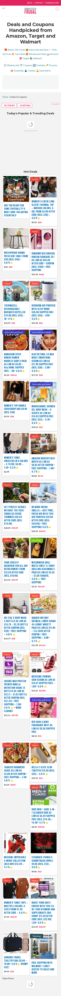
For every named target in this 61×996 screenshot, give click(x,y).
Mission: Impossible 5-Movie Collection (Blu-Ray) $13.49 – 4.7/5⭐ (15, 862)
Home (5, 96)
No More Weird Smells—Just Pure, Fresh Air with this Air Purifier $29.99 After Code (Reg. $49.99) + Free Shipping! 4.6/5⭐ (43, 517)
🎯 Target (24, 58)
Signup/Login (52, 3)
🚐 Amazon (52, 53)
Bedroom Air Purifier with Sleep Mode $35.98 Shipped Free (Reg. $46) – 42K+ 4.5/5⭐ (43, 312)
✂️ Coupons (26, 65)
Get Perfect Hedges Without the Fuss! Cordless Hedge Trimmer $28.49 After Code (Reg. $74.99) (15, 515)
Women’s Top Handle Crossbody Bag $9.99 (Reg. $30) (15, 409)
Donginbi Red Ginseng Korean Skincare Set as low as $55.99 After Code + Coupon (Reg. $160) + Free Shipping (43, 262)
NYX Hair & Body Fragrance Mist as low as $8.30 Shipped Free (43, 727)
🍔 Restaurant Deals (35, 53)
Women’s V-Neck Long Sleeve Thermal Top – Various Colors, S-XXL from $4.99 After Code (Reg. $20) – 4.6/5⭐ (43, 210)
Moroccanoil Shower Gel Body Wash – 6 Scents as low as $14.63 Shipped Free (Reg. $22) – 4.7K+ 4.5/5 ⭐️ (43, 415)
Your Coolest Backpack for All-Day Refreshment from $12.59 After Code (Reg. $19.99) (16, 569)
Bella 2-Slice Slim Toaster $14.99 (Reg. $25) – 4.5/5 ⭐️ (43, 770)
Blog (29, 3)
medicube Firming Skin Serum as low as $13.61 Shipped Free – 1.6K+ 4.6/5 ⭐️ (43, 681)
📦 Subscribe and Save (36, 49)
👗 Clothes (30, 70)
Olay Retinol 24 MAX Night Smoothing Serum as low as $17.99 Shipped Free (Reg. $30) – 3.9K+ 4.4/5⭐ (43, 362)
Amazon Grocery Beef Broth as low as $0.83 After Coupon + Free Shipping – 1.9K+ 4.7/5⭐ (43, 465)
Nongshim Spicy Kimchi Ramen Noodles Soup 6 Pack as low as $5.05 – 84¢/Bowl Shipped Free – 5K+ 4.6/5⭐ (15, 362)
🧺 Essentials (17, 70)
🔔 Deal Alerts (43, 70)
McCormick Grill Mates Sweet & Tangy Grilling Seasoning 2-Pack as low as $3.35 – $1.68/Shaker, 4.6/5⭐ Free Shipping (44, 572)
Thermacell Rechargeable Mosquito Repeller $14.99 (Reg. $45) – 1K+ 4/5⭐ (14, 312)
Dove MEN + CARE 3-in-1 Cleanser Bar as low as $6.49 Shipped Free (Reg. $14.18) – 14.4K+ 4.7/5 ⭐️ (43, 816)
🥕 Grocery (51, 65)
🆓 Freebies (39, 65)
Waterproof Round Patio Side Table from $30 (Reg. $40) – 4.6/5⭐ (16, 257)
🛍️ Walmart (36, 58)
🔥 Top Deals (18, 53)
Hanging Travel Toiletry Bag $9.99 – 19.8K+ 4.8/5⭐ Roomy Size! (16, 962)
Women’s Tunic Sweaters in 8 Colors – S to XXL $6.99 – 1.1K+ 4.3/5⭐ (16, 462)
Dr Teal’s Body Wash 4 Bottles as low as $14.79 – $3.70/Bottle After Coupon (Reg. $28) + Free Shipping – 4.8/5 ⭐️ (16, 626)
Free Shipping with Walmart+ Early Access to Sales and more (43, 967)
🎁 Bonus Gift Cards (14, 49)
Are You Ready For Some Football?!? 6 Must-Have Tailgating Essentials (16, 210)
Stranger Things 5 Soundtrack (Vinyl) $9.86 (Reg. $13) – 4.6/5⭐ (42, 862)
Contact (39, 3)
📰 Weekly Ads (11, 65)
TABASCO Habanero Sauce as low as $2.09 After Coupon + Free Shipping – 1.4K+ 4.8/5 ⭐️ (15, 773)
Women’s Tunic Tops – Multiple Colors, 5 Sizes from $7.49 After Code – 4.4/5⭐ (16, 907)
